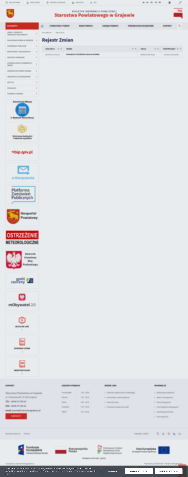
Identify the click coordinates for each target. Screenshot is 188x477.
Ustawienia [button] (112, 471)
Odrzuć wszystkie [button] (138, 471)
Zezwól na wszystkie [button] (168, 471)
